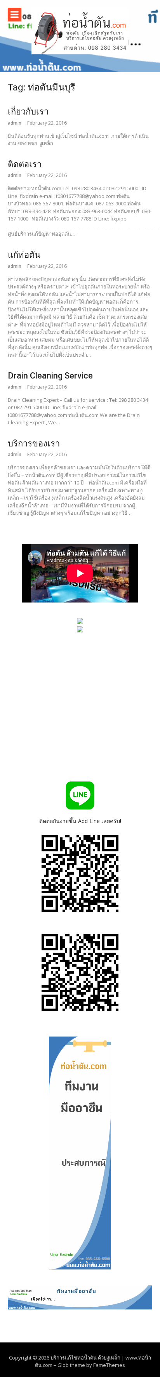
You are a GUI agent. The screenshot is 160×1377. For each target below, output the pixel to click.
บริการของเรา (34, 443)
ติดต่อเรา (25, 164)
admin (14, 123)
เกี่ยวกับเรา (28, 111)
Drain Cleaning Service (50, 375)
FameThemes (109, 1364)
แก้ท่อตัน (24, 255)
